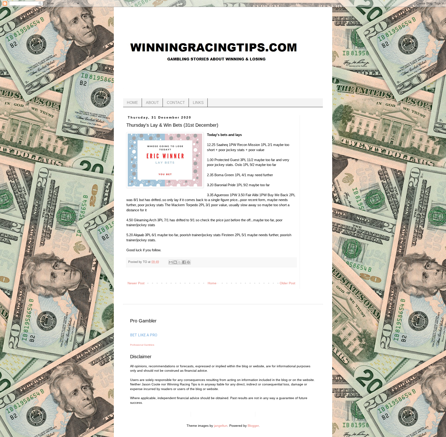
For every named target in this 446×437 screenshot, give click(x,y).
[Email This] (170, 262)
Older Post (287, 283)
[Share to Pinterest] (188, 262)
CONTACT (176, 103)
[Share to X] (179, 262)
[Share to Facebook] (184, 262)
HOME (132, 103)
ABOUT (152, 103)
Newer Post (136, 283)
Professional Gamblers (142, 345)
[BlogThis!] (175, 262)
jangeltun (220, 425)
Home (212, 283)
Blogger (253, 425)
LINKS (198, 103)
